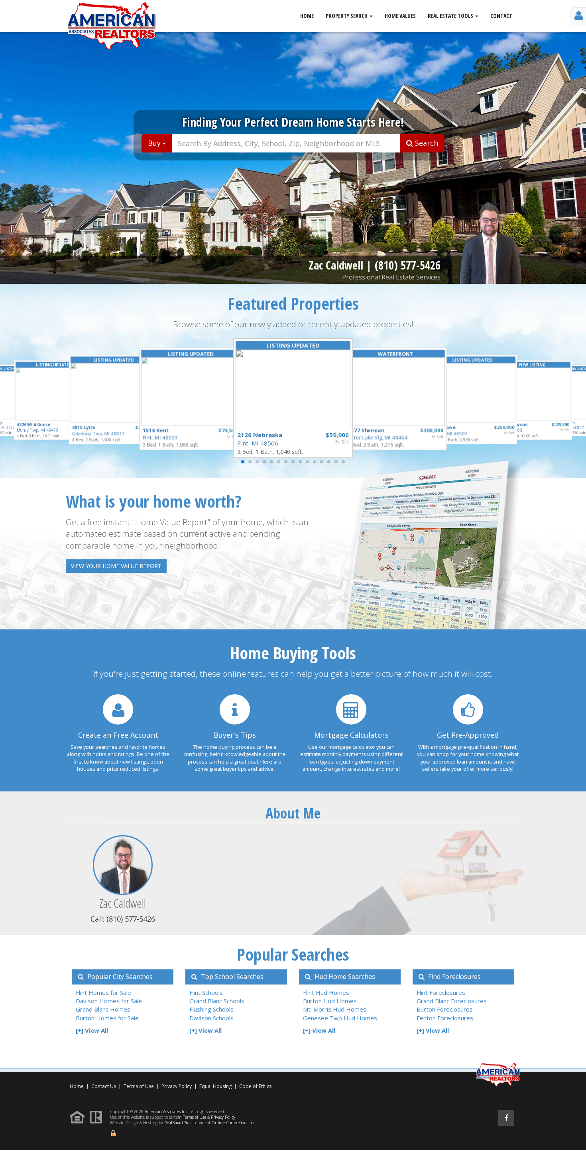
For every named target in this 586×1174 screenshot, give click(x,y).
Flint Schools (206, 992)
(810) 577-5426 (407, 265)
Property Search (347, 16)
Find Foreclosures (454, 976)
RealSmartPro (176, 1122)
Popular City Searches (119, 976)
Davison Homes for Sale (109, 1001)
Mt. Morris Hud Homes (334, 1009)
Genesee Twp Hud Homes (340, 1018)
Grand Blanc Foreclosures (452, 1001)
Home (307, 16)
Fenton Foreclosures (445, 1018)
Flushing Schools (211, 1009)
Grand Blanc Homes (103, 1009)
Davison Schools (211, 1018)
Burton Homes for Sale (107, 1018)
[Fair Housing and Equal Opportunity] (79, 1116)
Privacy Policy (176, 1086)
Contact (501, 16)
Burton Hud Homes (330, 1001)
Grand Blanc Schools (216, 1001)
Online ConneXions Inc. (233, 1122)
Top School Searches (231, 976)
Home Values (400, 16)
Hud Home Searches (344, 976)
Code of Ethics (255, 1086)
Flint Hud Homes (326, 992)
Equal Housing (216, 1086)
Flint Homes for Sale (103, 992)
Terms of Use (139, 1086)
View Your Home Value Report (116, 566)
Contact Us (103, 1086)
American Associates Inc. (167, 1111)
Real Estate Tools (451, 16)
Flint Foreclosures (441, 992)
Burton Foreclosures (445, 1009)
